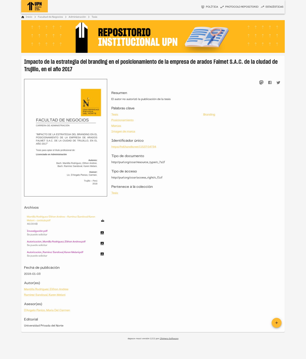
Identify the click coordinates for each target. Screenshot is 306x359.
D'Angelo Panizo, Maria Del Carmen (47, 310)
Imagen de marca (123, 131)
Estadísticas (274, 7)
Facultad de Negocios (50, 17)
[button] (65, 233)
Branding (209, 114)
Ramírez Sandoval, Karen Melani (45, 295)
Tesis (94, 17)
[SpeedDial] (277, 323)
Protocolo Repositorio (242, 7)
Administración (77, 17)
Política (212, 7)
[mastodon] (261, 82)
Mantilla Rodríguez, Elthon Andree (46, 289)
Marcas (116, 126)
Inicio (29, 17)
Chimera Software (169, 339)
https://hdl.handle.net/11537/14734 (133, 147)
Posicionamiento (122, 120)
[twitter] (278, 82)
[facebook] (269, 82)
